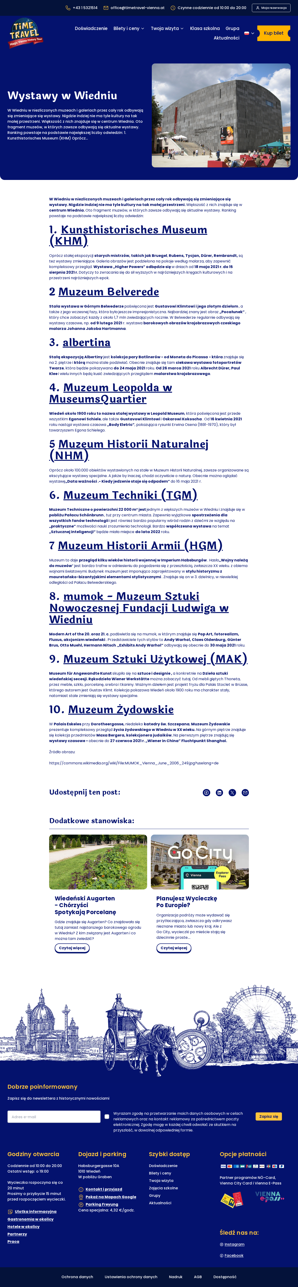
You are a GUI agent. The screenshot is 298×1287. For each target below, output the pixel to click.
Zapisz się (268, 1116)
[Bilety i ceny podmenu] (142, 28)
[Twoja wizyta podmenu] (182, 28)
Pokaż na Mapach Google (111, 1197)
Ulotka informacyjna (36, 1211)
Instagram (234, 1244)
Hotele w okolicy (23, 1226)
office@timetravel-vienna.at (138, 7)
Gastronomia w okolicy (30, 1219)
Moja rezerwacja (274, 8)
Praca (13, 1241)
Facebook (234, 1255)
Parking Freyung (102, 1204)
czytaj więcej (74, 948)
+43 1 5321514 (85, 7)
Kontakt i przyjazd (104, 1189)
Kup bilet (274, 33)
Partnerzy (17, 1234)
